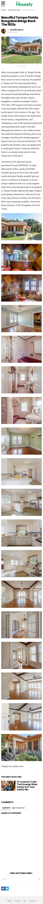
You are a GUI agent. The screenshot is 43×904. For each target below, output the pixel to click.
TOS (24, 901)
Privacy (17, 901)
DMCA (9, 901)
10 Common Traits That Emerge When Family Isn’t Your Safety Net (27, 785)
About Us (32, 901)
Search (39, 879)
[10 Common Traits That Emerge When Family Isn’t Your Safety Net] (8, 786)
